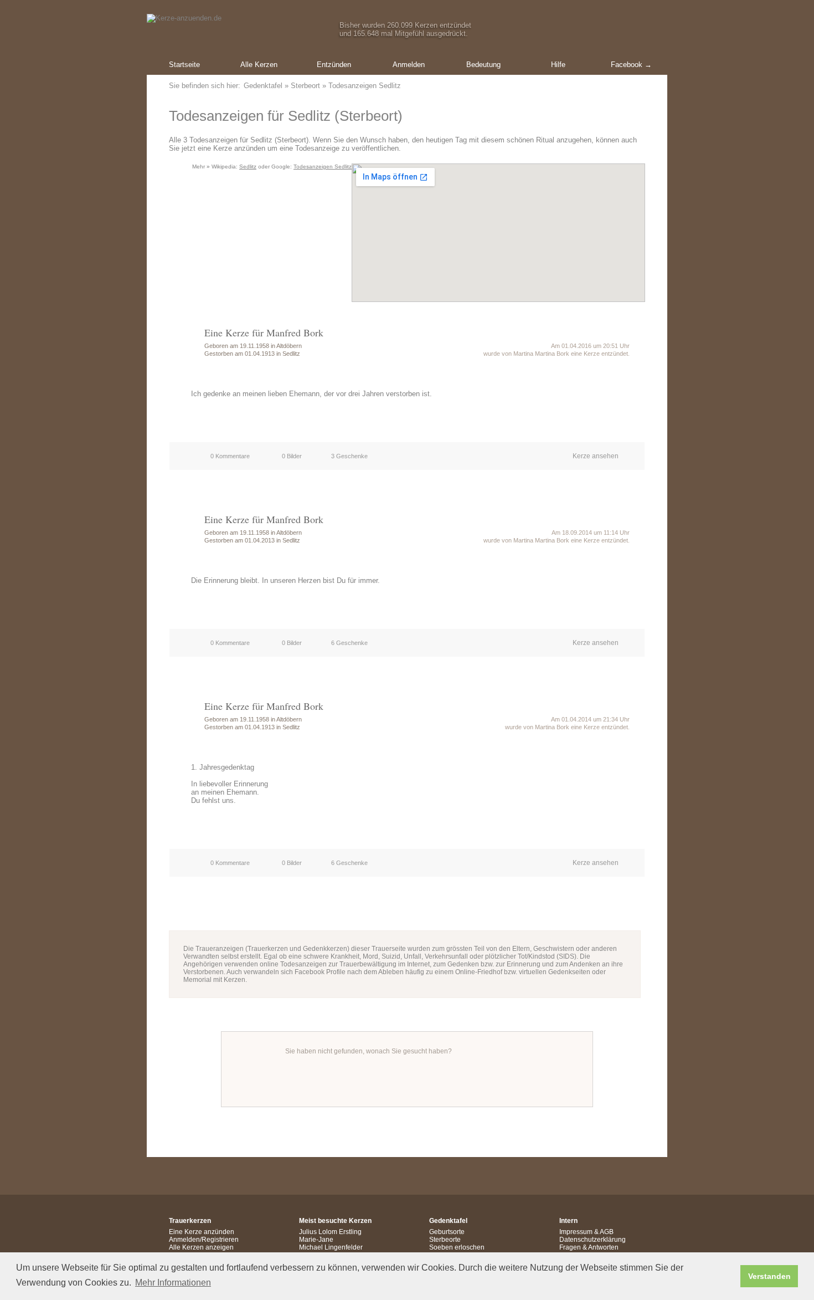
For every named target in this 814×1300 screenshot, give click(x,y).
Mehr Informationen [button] (173, 1282)
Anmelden (409, 64)
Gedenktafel (263, 85)
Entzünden (334, 64)
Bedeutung (483, 64)
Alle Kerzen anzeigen (201, 1247)
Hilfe (558, 64)
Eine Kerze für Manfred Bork (263, 332)
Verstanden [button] (769, 1276)
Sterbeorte (445, 1239)
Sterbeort (305, 85)
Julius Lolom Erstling (330, 1232)
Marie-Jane (316, 1239)
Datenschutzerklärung (592, 1239)
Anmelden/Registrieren (204, 1239)
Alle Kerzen (258, 64)
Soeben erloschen (457, 1247)
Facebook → (631, 64)
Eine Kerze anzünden (201, 1232)
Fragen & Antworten (589, 1247)
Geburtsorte (447, 1232)
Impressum (576, 1232)
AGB (607, 1232)
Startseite (184, 64)
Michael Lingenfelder (331, 1247)
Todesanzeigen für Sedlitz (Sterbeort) (286, 116)
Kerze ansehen (596, 456)
